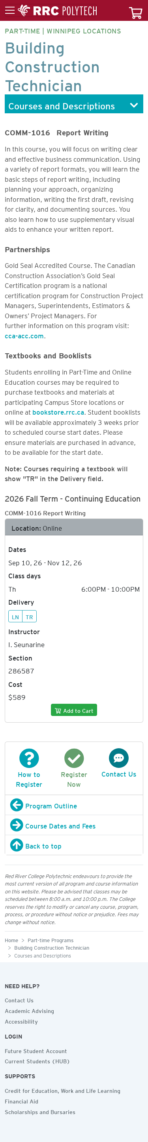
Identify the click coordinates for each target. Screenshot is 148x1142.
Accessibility (21, 1020)
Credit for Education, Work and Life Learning (62, 1090)
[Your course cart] (135, 10)
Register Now (74, 778)
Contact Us (19, 999)
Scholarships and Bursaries (40, 1111)
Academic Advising (29, 1010)
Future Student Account (36, 1050)
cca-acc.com (24, 334)
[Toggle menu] (51, 10)
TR (29, 616)
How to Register (29, 778)
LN (15, 616)
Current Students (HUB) (37, 1060)
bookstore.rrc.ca (58, 410)
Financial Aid (21, 1100)
